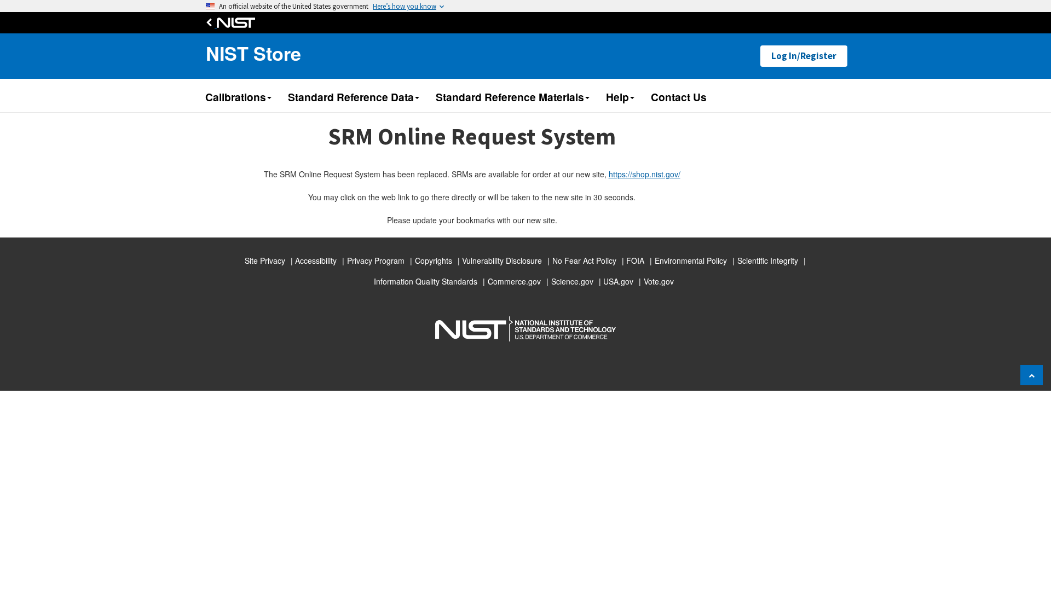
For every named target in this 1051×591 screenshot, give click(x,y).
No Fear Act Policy (584, 260)
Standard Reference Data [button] (351, 97)
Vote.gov (659, 281)
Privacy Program (376, 260)
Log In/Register (803, 56)
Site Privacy (265, 260)
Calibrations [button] (235, 97)
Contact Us (679, 97)
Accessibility (316, 260)
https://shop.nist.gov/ (644, 174)
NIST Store (253, 53)
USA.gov (618, 281)
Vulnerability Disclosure (502, 260)
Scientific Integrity (767, 260)
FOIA (635, 260)
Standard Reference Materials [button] (510, 97)
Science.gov (572, 281)
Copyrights (433, 260)
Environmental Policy (691, 260)
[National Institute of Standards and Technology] (233, 22)
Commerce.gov (514, 281)
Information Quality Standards (425, 281)
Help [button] (617, 97)
